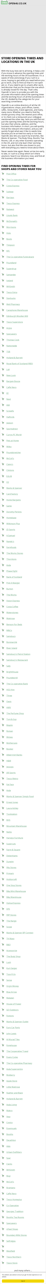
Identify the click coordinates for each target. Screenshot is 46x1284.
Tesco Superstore (14, 322)
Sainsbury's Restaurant (17, 660)
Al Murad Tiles (13, 1039)
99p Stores (11, 867)
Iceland (9, 280)
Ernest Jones (12, 802)
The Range (11, 921)
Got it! (23, 1281)
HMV (8, 707)
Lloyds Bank (12, 215)
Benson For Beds (14, 624)
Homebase (11, 517)
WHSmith (10, 286)
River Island (11, 648)
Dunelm (10, 861)
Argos (9, 328)
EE (7, 393)
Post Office (11, 173)
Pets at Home (12, 440)
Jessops (9, 766)
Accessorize (11, 950)
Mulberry (10, 1075)
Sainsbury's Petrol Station (18, 654)
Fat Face (10, 784)
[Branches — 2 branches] (6, 1245)
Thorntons (11, 559)
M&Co (9, 630)
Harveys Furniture (14, 838)
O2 (7, 482)
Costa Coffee (12, 606)
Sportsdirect (12, 428)
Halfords (10, 417)
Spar (8, 1158)
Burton (9, 588)
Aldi (8, 405)
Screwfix (10, 411)
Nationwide (11, 345)
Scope (9, 926)
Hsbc (8, 233)
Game (9, 506)
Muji (8, 1176)
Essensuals (11, 1128)
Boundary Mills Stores (16, 1235)
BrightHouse (12, 671)
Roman (9, 731)
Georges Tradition (14, 1211)
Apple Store (11, 1081)
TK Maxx (10, 938)
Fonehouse (11, 1045)
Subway (9, 191)
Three (9, 695)
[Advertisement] (23, 30)
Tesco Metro (12, 778)
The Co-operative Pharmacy (19, 1063)
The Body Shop (13, 956)
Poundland (11, 262)
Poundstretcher (13, 452)
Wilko (9, 446)
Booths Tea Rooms (15, 1217)
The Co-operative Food (17, 179)
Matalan (10, 998)
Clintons (10, 470)
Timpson (10, 245)
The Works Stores (14, 553)
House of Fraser (13, 1004)
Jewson (9, 423)
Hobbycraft (11, 879)
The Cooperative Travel (17, 1051)
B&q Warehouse (13, 897)
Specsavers (11, 334)
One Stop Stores (13, 885)
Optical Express (13, 903)
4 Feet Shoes (12, 1229)
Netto (9, 832)
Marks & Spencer (14, 488)
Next (8, 399)
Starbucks (11, 298)
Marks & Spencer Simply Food (20, 796)
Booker (9, 749)
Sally (8, 666)
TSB (8, 351)
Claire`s (9, 464)
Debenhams (12, 855)
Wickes (9, 737)
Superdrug (11, 268)
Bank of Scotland (14, 577)
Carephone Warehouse (17, 310)
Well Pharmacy (13, 304)
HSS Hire (10, 689)
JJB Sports (11, 772)
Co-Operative (12, 1205)
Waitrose (10, 618)
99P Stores (11, 915)
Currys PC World (13, 434)
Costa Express (12, 185)
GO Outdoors (12, 1009)
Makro (9, 1110)
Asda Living (11, 1104)
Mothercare (11, 743)
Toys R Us (11, 974)
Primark (10, 873)
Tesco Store (11, 1263)
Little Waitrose (13, 1087)
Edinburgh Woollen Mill (17, 316)
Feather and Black (14, 1093)
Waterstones (12, 612)
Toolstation (11, 814)
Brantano (10, 1187)
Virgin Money (12, 986)
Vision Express (13, 600)
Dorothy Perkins (14, 511)
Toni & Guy (11, 719)
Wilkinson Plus (13, 523)
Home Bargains (13, 500)
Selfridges (11, 1241)
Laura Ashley (12, 808)
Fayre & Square (13, 849)
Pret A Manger (13, 583)
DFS (8, 909)
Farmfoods (11, 547)
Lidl (8, 369)
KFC (8, 251)
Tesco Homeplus (14, 1199)
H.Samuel (10, 535)
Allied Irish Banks (14, 754)
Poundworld (12, 677)
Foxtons (10, 1015)
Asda (8, 565)
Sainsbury (11, 636)
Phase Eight (11, 571)
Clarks (9, 1164)
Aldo (8, 1146)
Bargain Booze (13, 381)
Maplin (9, 725)
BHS (8, 820)
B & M (9, 476)
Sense (9, 980)
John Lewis (11, 1033)
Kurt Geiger (11, 968)
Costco (9, 1122)
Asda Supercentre (14, 1069)
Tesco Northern (13, 1257)
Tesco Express (13, 203)
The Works (11, 594)
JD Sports (10, 529)
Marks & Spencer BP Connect (19, 932)
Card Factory (12, 494)
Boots (9, 239)
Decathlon (11, 1140)
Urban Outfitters (14, 1152)
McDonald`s (11, 221)
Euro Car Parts (13, 1027)
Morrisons (11, 227)
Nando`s (10, 541)
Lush (8, 962)
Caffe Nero (11, 387)
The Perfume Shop (15, 713)
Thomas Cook (12, 339)
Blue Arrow (11, 992)
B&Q (8, 944)
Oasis (8, 701)
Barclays (10, 197)
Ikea (8, 1116)
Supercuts (11, 843)
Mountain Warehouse (16, 826)
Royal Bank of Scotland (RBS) (19, 363)
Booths (9, 1134)
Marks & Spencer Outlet (17, 1021)
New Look (11, 375)
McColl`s (10, 458)
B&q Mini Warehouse (16, 891)
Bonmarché (11, 642)
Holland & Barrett (14, 357)
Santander (11, 274)
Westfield (10, 1251)
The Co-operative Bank (17, 683)
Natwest (10, 209)
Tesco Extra (11, 292)
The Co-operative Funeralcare (20, 256)
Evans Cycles (12, 1057)
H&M (8, 760)
